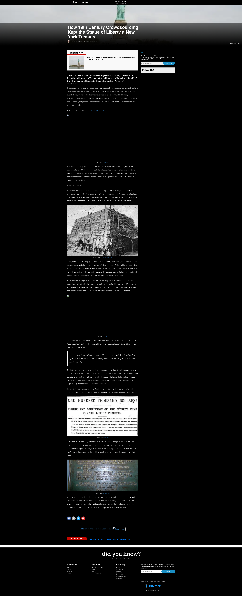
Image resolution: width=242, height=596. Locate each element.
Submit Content (121, 577)
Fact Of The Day (81, 2)
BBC (106, 336)
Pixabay (238, 43)
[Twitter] (163, 2)
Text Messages (96, 573)
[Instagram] (167, 2)
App (93, 571)
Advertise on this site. (152, 590)
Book (93, 569)
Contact (118, 571)
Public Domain (106, 493)
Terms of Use (120, 575)
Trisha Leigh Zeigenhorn (77, 41)
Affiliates (119, 579)
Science (69, 571)
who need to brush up (99, 110)
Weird (69, 567)
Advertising (119, 569)
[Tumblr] (170, 2)
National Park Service (106, 257)
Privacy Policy (120, 573)
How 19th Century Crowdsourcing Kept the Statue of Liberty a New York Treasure (111, 58)
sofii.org (106, 437)
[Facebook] (160, 2)
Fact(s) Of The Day (97, 567)
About (118, 567)
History (69, 573)
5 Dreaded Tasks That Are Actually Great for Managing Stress (109, 539)
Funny (69, 569)
